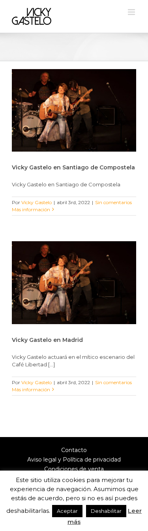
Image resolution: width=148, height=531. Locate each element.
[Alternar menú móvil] (132, 12)
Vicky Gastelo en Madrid (47, 339)
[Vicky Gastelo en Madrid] (74, 282)
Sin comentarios (113, 202)
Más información (31, 209)
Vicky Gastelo (36, 202)
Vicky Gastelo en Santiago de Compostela (73, 167)
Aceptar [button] (67, 511)
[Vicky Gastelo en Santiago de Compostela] (74, 110)
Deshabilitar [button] (106, 511)
